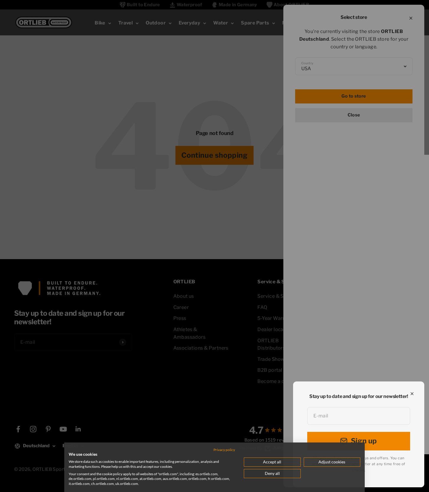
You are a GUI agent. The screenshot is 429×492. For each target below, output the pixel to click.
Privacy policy (224, 449)
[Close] (412, 393)
